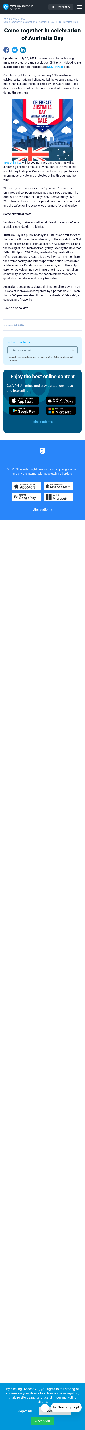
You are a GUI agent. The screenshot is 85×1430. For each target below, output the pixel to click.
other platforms (43, 421)
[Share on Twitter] (15, 50)
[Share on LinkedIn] (23, 50)
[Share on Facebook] (6, 50)
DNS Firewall (55, 66)
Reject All (25, 1411)
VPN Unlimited (12, 162)
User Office (64, 7)
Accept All (42, 1421)
